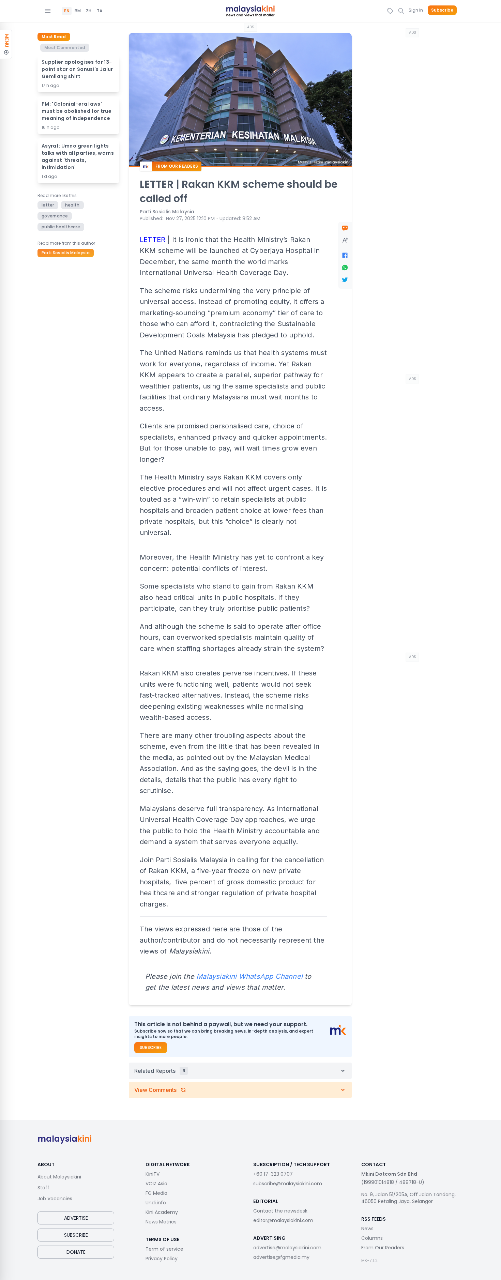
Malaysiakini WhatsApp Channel (249, 976)
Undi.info (156, 1202)
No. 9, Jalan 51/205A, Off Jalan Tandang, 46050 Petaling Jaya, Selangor (408, 1198)
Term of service (164, 1249)
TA (99, 11)
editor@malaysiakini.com (283, 1220)
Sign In (416, 10)
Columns (372, 1238)
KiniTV (153, 1174)
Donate (76, 1252)
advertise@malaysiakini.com (287, 1247)
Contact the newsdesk (280, 1210)
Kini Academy (162, 1212)
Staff (43, 1187)
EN (67, 11)
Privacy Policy (162, 1258)
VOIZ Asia (156, 1183)
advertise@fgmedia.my (281, 1257)
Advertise (76, 1218)
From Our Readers (382, 1247)
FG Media (156, 1193)
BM (78, 11)
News (367, 1228)
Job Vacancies (54, 1198)
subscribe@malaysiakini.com (287, 1183)
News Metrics (161, 1221)
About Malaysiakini (59, 1176)
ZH (88, 11)
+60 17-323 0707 (273, 1174)
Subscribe (442, 10)
